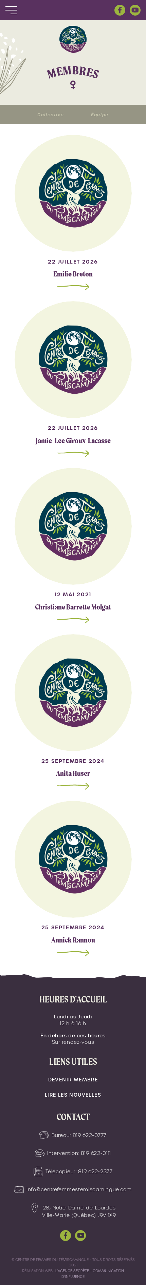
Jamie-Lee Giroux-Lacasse (73, 440)
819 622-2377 (95, 1171)
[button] (11, 10)
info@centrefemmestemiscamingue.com (79, 1189)
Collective (50, 115)
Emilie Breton (73, 274)
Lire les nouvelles (73, 1095)
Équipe (100, 115)
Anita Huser (73, 773)
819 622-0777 (90, 1135)
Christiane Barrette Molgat (73, 607)
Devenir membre (73, 1080)
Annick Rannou (73, 940)
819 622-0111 (96, 1153)
